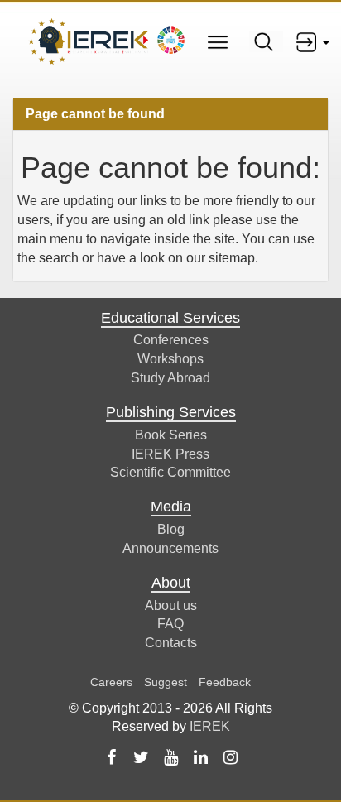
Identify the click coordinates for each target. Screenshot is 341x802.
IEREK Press (170, 454)
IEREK (210, 726)
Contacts (171, 643)
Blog (171, 529)
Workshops (170, 359)
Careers (111, 682)
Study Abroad (170, 378)
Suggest (165, 682)
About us (171, 605)
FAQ (170, 624)
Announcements (170, 548)
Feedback (225, 682)
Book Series (171, 435)
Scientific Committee (170, 472)
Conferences (171, 340)
